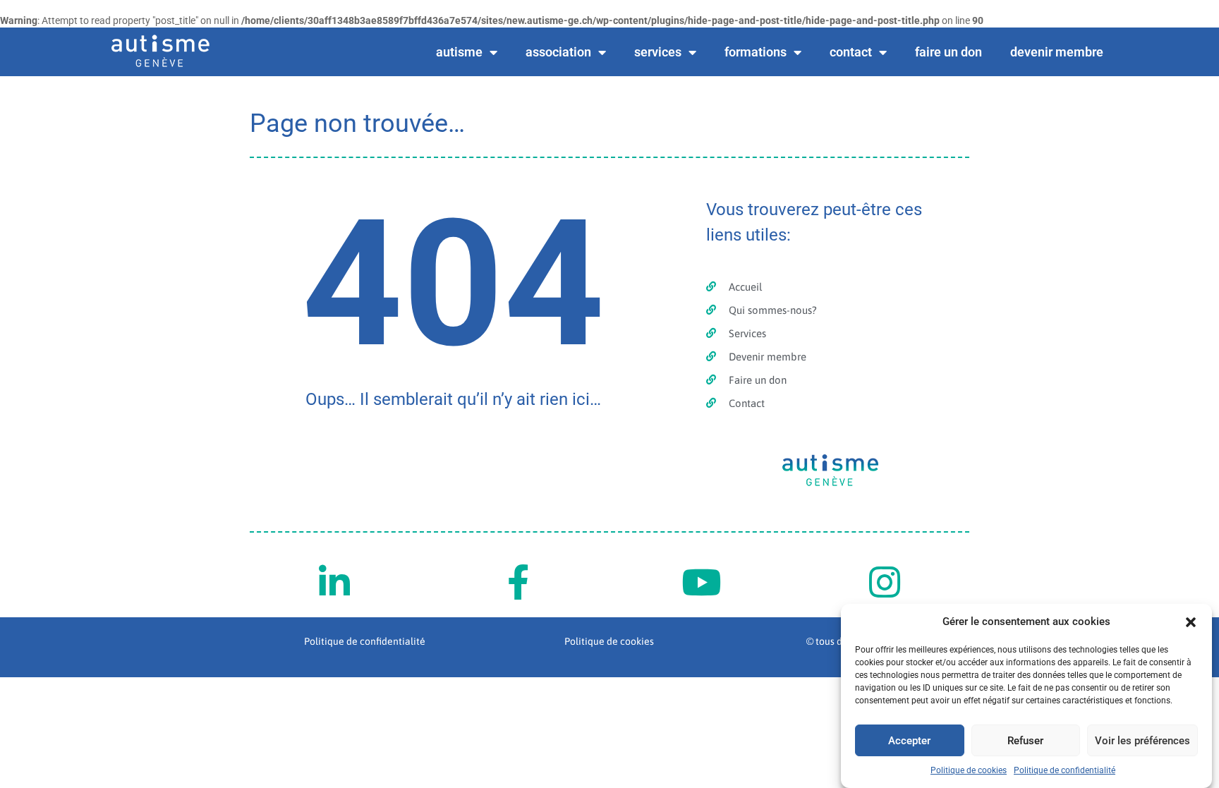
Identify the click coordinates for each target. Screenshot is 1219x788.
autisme (459, 51)
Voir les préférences (1142, 740)
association (558, 51)
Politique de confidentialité (1064, 770)
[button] (1191, 622)
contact (851, 51)
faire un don (948, 51)
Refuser (1025, 740)
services (657, 51)
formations (755, 51)
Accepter (909, 740)
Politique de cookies (968, 770)
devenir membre (1056, 51)
